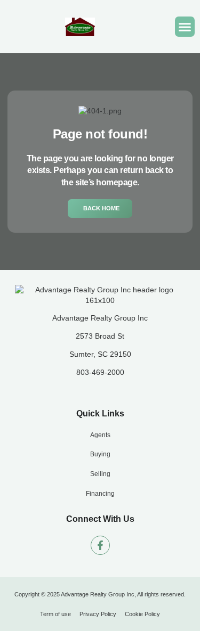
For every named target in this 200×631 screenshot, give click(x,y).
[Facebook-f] (100, 545)
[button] (185, 27)
